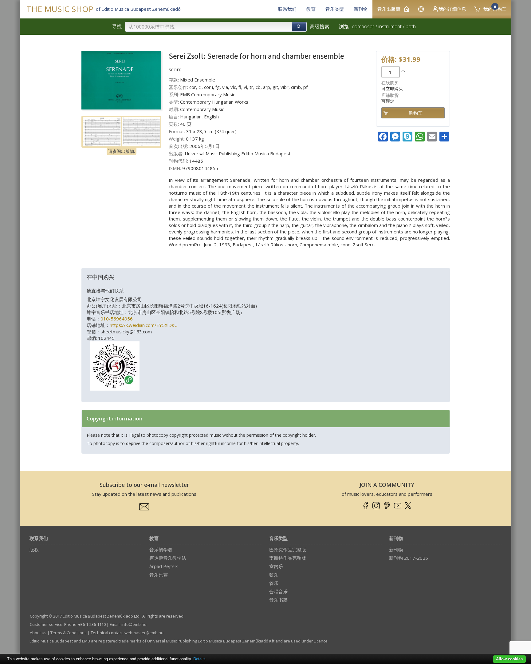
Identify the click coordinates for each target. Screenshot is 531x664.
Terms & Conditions (68, 632)
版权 (34, 550)
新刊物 (396, 538)
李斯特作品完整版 (287, 558)
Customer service (46, 624)
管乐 (273, 583)
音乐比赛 (158, 575)
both (411, 26)
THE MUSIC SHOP (59, 9)
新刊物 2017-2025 (408, 558)
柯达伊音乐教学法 (167, 558)
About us (38, 632)
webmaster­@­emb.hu (143, 632)
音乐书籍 (278, 600)
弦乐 (273, 575)
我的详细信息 (452, 9)
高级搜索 (319, 26)
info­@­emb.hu (134, 624)
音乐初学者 (160, 550)
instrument (390, 26)
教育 (154, 538)
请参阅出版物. (121, 151)
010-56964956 (116, 319)
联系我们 (39, 538)
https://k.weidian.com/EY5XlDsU (144, 325)
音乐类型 (278, 538)
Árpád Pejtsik (163, 566)
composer (363, 26)
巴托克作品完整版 (287, 550)
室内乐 (276, 566)
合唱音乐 (278, 591)
